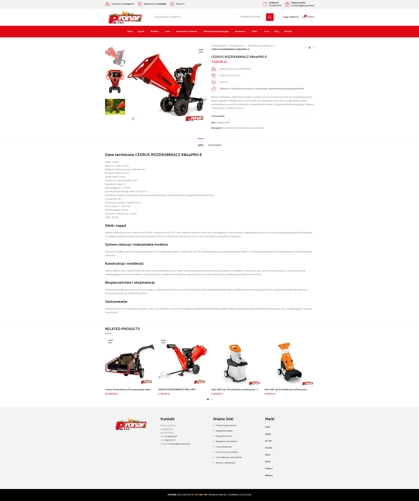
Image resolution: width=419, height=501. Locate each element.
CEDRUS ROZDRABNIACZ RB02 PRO (177, 389)
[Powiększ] (133, 119)
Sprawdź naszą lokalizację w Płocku (286, 89)
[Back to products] (309, 48)
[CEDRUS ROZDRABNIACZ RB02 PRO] (183, 361)
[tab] (200, 143)
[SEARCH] (270, 17)
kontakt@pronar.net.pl (178, 444)
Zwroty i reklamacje (225, 463)
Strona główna (218, 46)
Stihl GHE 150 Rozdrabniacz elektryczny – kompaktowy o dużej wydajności (286, 391)
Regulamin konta (224, 436)
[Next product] (313, 48)
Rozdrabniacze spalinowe (260, 46)
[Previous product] (306, 48)
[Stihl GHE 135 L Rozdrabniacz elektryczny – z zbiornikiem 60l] (236, 361)
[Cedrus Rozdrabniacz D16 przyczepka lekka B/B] (130, 361)
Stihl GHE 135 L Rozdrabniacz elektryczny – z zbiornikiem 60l (234, 391)
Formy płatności (224, 447)
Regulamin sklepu (224, 431)
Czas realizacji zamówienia (229, 457)
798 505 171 (169, 440)
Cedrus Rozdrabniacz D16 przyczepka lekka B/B (127, 391)
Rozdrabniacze (237, 46)
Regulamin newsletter (226, 441)
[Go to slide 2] (211, 399)
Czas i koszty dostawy (227, 452)
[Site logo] (125, 17)
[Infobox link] (272, 4)
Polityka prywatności (226, 425)
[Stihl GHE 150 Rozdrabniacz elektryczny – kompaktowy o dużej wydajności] (289, 361)
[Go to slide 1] (208, 399)
